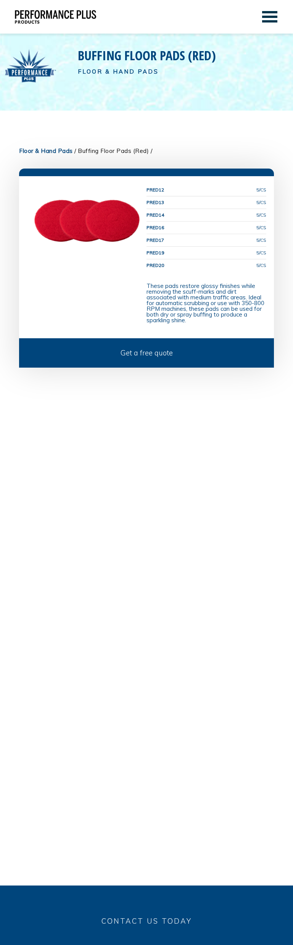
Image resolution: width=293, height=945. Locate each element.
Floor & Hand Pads (46, 150)
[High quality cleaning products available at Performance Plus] (55, 18)
